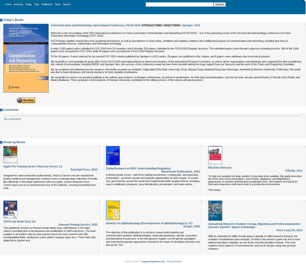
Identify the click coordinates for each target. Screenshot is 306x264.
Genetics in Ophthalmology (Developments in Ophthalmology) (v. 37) (149, 223)
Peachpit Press (80, 169)
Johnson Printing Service (74, 224)
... (10, 188)
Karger (187, 226)
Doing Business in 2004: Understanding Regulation (138, 168)
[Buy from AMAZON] (26, 102)
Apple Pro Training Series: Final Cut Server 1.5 (32, 166)
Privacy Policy (174, 261)
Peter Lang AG (285, 230)
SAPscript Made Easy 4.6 (19, 221)
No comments (12, 119)
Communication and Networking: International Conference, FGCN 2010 (96, 25)
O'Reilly (290, 170)
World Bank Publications (176, 171)
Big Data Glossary (220, 167)
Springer (187, 25)
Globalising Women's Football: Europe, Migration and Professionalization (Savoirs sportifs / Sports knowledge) (254, 225)
